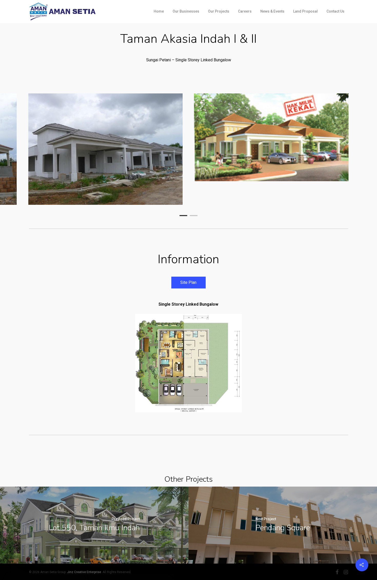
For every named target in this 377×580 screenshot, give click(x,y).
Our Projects (218, 11)
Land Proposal (305, 11)
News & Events (272, 11)
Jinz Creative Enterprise (84, 572)
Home (159, 11)
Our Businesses (186, 11)
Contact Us (335, 11)
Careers (245, 11)
